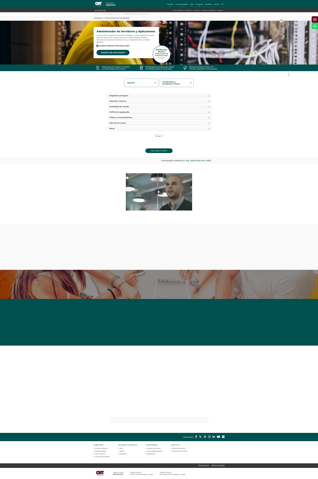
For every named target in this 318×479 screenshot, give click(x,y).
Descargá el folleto (159, 151)
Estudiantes (188, 10)
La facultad (170, 4)
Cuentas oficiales (188, 437)
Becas (191, 4)
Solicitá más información (113, 52)
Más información (159, 330)
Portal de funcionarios (154, 448)
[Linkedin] (213, 436)
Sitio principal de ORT (100, 10)
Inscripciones (199, 4)
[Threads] (205, 436)
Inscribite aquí (204, 284)
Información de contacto (179, 451)
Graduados (197, 10)
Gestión (122, 451)
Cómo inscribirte (100, 454)
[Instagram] (209, 436)
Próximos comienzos (101, 448)
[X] (200, 436)
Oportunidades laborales (154, 451)
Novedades (208, 4)
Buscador (222, 4)
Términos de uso (203, 465)
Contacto (216, 4)
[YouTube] (218, 436)
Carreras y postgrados (181, 4)
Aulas (121, 448)
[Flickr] (223, 436)
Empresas (220, 10)
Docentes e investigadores (209, 10)
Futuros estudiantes (178, 10)
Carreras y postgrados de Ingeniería (111, 14)
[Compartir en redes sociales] (281, 21)
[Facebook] (196, 436)
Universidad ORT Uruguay (100, 473)
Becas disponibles (100, 451)
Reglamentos (151, 454)
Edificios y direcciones (178, 448)
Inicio (96, 14)
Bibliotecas (123, 454)
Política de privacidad (218, 465)
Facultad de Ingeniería (122, 4)
